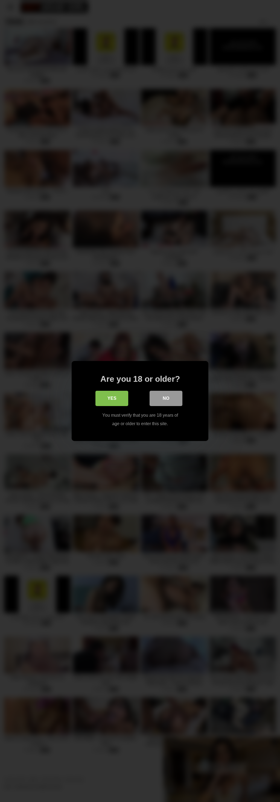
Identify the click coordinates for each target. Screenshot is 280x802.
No (166, 398)
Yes (111, 398)
